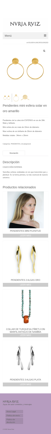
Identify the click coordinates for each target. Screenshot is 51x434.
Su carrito (11, 12)
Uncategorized (41, 42)
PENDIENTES (15, 144)
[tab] (14, 153)
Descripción (14, 153)
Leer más (25, 235)
